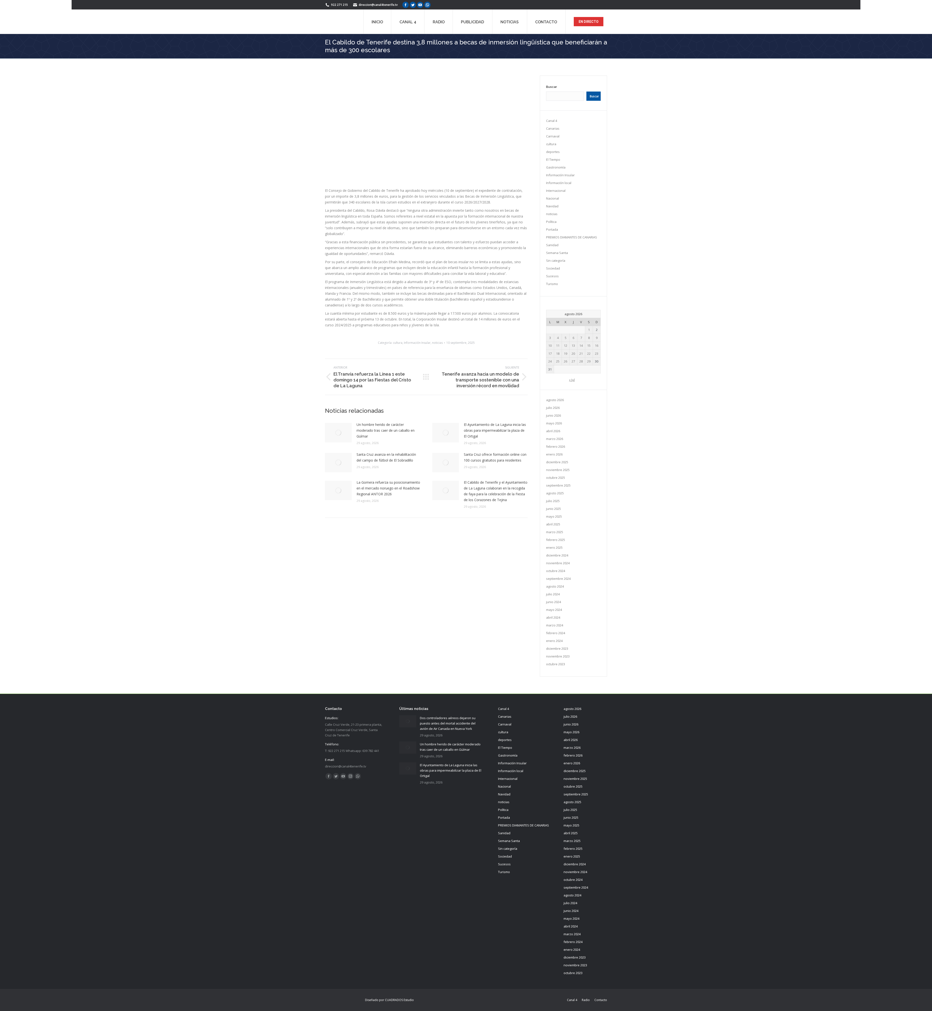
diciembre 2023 (557, 648)
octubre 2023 (555, 664)
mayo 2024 (554, 609)
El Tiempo (553, 159)
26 (565, 361)
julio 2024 (553, 594)
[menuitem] (377, 21)
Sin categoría (555, 260)
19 (565, 353)
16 (596, 345)
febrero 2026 (555, 446)
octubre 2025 (555, 477)
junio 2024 (553, 602)
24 (550, 361)
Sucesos (552, 276)
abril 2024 (553, 617)
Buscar (551, 87)
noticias (437, 393)
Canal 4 (551, 120)
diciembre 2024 (557, 555)
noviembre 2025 (558, 470)
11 (557, 345)
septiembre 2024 (558, 578)
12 (565, 345)
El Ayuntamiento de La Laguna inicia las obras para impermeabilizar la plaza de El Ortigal (495, 480)
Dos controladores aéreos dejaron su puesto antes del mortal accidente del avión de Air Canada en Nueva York (447, 723)
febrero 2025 (555, 540)
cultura (397, 393)
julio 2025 (553, 501)
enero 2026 (554, 454)
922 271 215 (339, 5)
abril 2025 (553, 524)
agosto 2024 (555, 586)
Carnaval (552, 136)
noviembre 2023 (558, 656)
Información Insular (417, 393)
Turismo (552, 284)
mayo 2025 (554, 516)
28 (581, 361)
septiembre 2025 (558, 485)
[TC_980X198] (426, 249)
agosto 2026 (555, 400)
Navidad (552, 206)
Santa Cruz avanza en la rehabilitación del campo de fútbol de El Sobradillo (386, 507)
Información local (558, 183)
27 (573, 361)
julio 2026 (553, 407)
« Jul (572, 380)
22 (589, 353)
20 (573, 353)
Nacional (552, 198)
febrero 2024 (555, 633)
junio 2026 (553, 415)
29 (589, 361)
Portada (552, 229)
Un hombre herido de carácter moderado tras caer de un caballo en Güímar (386, 480)
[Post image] (338, 482)
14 (581, 345)
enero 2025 (554, 547)
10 (550, 345)
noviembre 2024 (558, 563)
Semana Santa (557, 253)
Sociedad (553, 268)
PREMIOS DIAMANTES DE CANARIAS (571, 237)
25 (557, 361)
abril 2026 (553, 431)
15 (589, 345)
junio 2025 (553, 508)
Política (551, 221)
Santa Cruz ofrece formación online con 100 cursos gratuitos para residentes (495, 507)
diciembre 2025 (557, 462)
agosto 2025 (555, 493)
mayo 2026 (554, 423)
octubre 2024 (555, 571)
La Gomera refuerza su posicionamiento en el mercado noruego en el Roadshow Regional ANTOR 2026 (388, 538)
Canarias (552, 128)
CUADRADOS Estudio (399, 1000)
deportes (553, 152)
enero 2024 (554, 641)
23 (596, 353)
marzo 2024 (554, 625)
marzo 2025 (554, 532)
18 (557, 353)
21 (581, 353)
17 (550, 353)
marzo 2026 (554, 439)
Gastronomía (556, 167)
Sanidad (552, 245)
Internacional (556, 190)
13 (573, 345)
